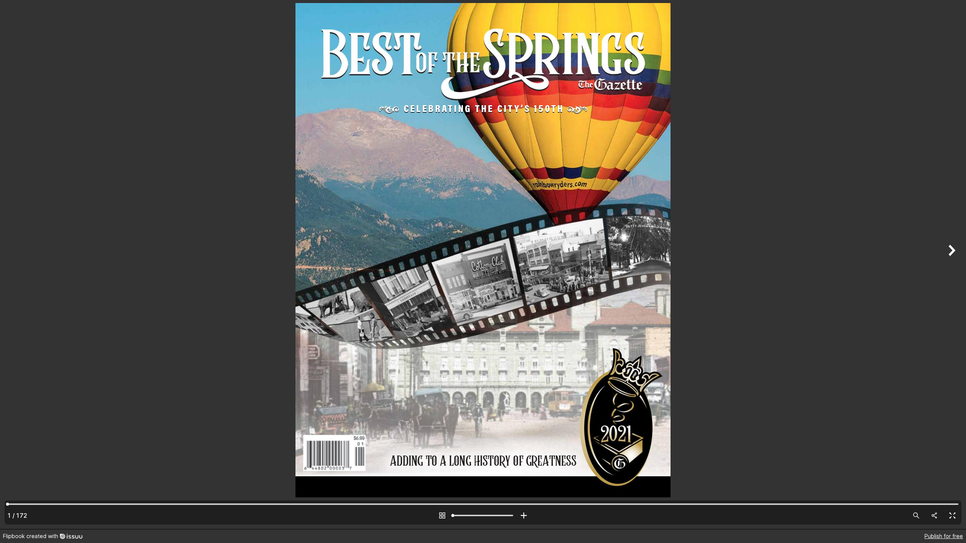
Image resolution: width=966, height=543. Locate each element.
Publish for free (943, 536)
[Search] (916, 515)
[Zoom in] (523, 515)
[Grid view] (442, 515)
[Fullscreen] (952, 515)
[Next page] (951, 264)
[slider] (483, 515)
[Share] (934, 515)
